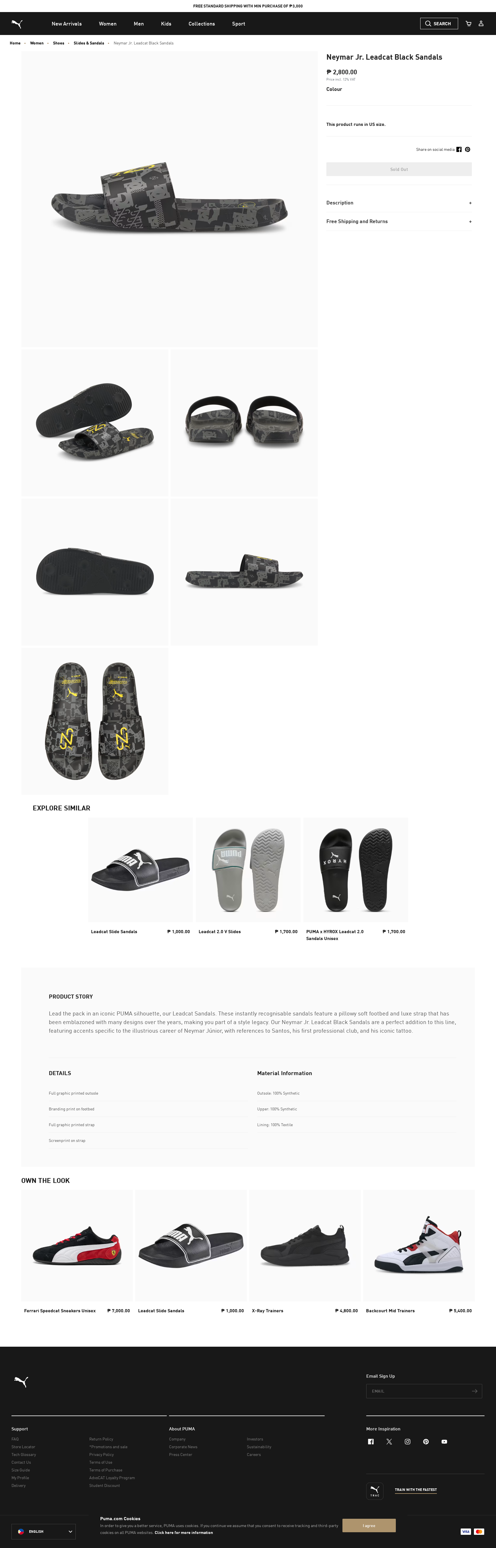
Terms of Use (100, 1462)
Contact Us (21, 1462)
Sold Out (399, 169)
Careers (254, 1454)
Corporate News (183, 1446)
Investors (255, 1438)
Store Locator (23, 1446)
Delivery (18, 1485)
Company (177, 1438)
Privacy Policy (101, 1454)
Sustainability (259, 1446)
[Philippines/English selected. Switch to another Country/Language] (43, 1531)
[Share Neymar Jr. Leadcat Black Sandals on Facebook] (459, 149)
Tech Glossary (23, 1454)
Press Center (180, 1454)
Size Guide (20, 1469)
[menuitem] (66, 23)
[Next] (465, 1257)
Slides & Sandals (89, 43)
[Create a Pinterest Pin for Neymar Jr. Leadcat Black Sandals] (467, 149)
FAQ (15, 1438)
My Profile (20, 1477)
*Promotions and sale (108, 1446)
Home (15, 43)
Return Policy (101, 1438)
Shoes (58, 43)
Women (37, 43)
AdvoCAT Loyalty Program (112, 1477)
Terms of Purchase (105, 1469)
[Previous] (30, 1257)
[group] (77, 1257)
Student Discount (104, 1485)
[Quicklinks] (481, 23)
